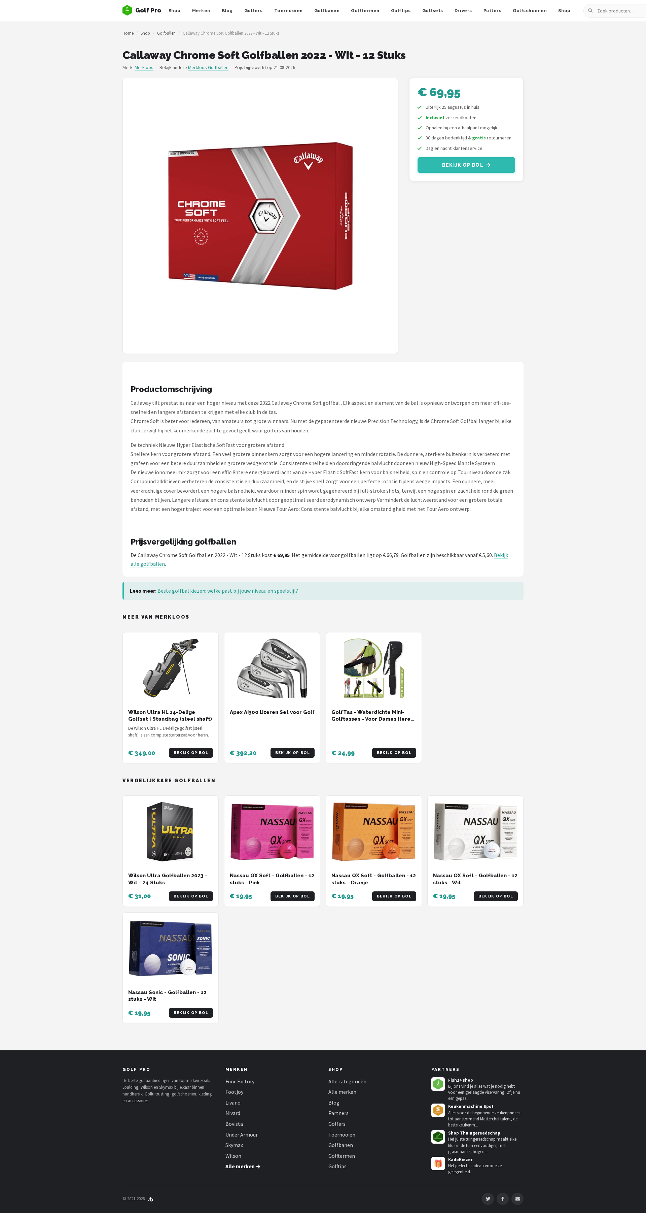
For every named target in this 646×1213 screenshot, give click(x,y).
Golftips (401, 10)
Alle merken (342, 1091)
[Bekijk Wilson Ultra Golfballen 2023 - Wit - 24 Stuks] (170, 831)
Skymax (234, 1145)
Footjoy (234, 1091)
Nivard (232, 1113)
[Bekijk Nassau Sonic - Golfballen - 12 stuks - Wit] (170, 948)
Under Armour (241, 1134)
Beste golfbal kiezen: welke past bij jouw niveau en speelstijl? (227, 590)
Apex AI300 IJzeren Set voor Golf (272, 712)
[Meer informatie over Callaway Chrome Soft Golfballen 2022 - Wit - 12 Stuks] (260, 216)
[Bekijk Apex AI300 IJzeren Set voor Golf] (272, 668)
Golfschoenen (530, 10)
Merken (201, 10)
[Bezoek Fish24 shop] (438, 1084)
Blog (227, 10)
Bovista (234, 1123)
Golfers (253, 10)
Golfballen (166, 33)
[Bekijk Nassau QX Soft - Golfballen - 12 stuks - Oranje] (374, 831)
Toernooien (288, 10)
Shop (175, 10)
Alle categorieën (347, 1081)
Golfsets (432, 10)
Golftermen (365, 10)
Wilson (233, 1155)
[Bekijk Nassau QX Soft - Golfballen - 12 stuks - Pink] (272, 831)
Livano (233, 1102)
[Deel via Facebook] (503, 1199)
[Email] (517, 1199)
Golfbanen (327, 10)
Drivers (463, 10)
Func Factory (239, 1081)
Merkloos (144, 67)
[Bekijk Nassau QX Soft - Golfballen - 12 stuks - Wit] (475, 831)
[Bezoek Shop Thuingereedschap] (438, 1137)
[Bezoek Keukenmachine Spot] (438, 1110)
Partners (338, 1113)
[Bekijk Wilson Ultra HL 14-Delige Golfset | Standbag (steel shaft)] (170, 668)
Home (128, 33)
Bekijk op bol (462, 165)
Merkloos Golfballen (208, 67)
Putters (492, 10)
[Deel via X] (488, 1199)
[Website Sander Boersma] (150, 1199)
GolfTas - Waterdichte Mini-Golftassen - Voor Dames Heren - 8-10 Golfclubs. (372, 719)
